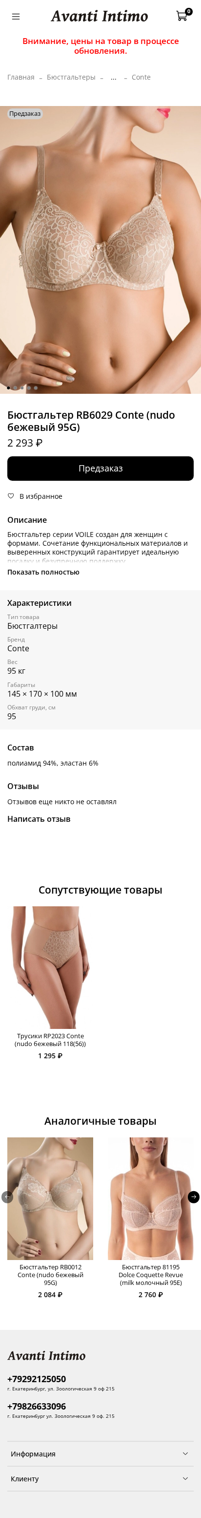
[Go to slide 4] (28, 387)
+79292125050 (36, 1379)
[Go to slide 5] (35, 387)
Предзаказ (101, 468)
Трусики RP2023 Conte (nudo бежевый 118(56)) (50, 1040)
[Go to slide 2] (15, 387)
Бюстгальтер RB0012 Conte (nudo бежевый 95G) (50, 1275)
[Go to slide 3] (21, 387)
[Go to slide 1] (8, 387)
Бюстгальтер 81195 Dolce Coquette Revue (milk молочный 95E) (151, 1275)
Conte (141, 77)
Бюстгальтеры (71, 77)
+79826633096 (36, 1406)
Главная (21, 77)
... (114, 77)
